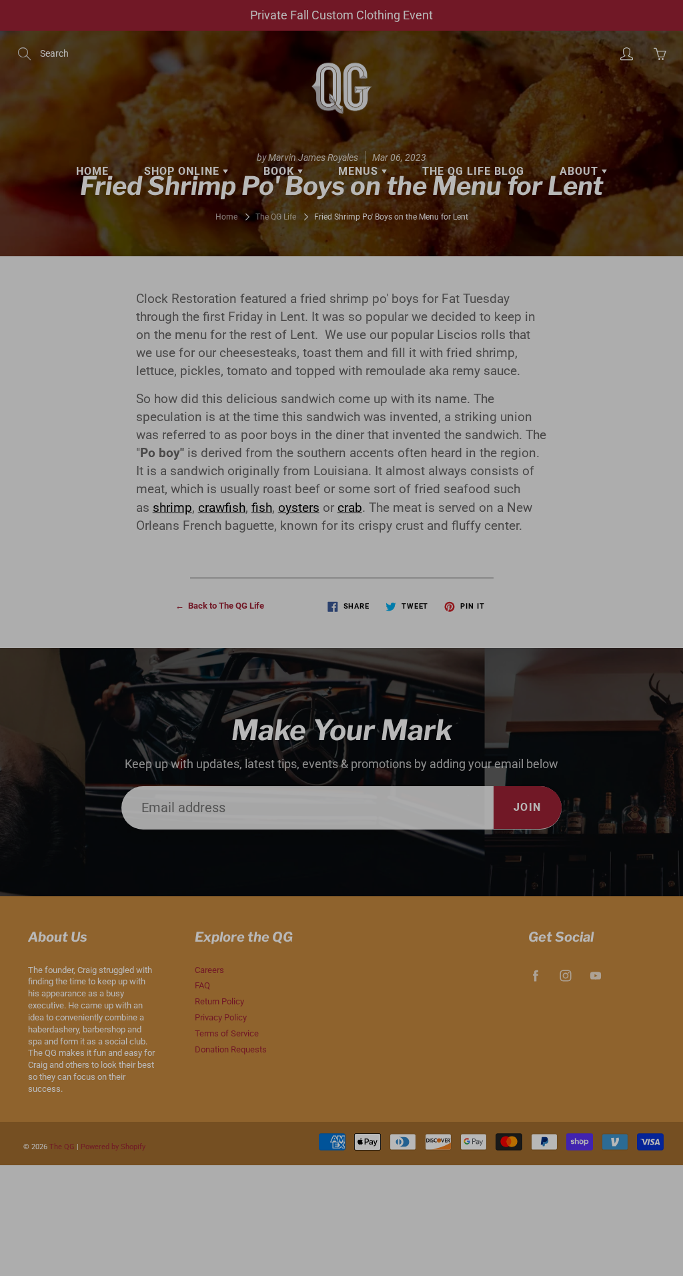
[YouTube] (498, 278)
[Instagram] (470, 278)
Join (570, 237)
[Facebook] (442, 278)
